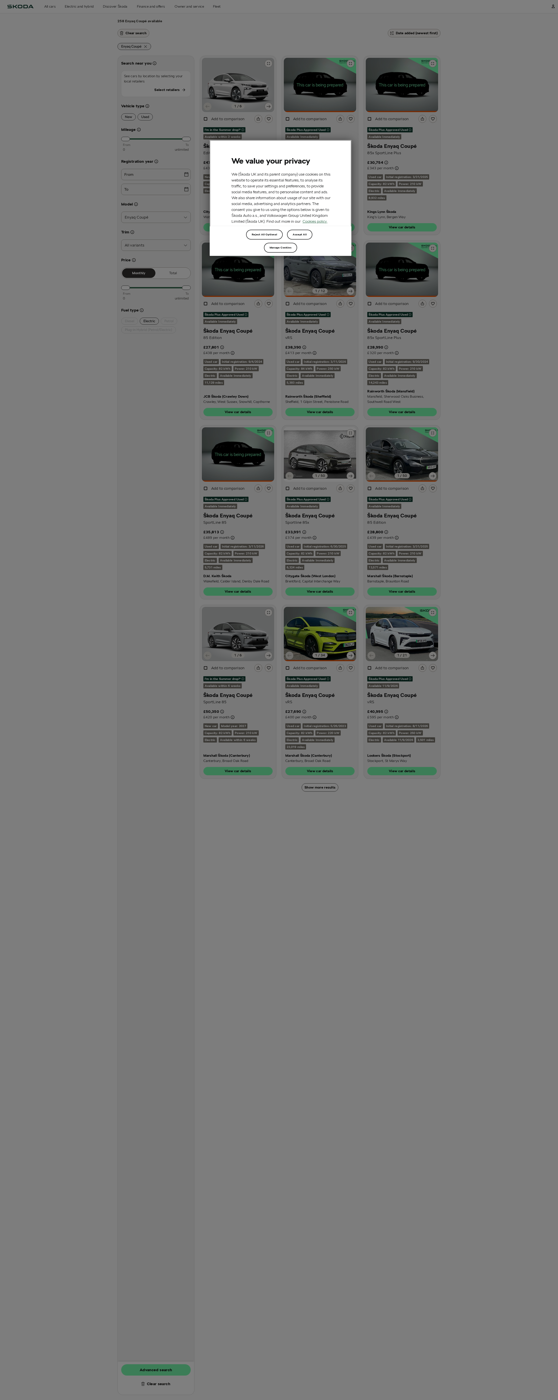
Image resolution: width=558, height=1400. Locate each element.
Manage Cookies (280, 247)
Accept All (300, 234)
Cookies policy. (315, 221)
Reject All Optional (264, 234)
